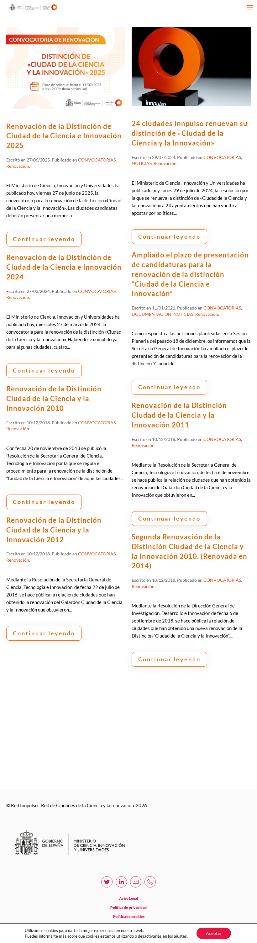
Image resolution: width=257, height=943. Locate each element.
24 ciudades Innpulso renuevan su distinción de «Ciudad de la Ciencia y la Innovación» (190, 133)
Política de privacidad (128, 907)
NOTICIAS (142, 163)
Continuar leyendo (44, 239)
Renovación (17, 166)
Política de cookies (128, 916)
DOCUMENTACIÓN (151, 314)
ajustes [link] (180, 936)
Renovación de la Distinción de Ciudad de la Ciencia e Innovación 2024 (64, 267)
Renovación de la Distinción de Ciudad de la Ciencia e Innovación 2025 (64, 136)
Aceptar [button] (214, 933)
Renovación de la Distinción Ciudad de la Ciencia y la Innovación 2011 (179, 415)
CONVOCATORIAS (97, 159)
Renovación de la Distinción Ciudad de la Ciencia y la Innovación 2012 (54, 530)
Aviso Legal (128, 898)
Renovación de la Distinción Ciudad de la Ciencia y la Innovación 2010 (54, 398)
